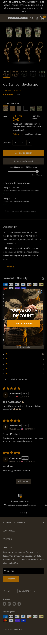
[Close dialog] (40, 291)
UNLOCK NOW (23, 323)
